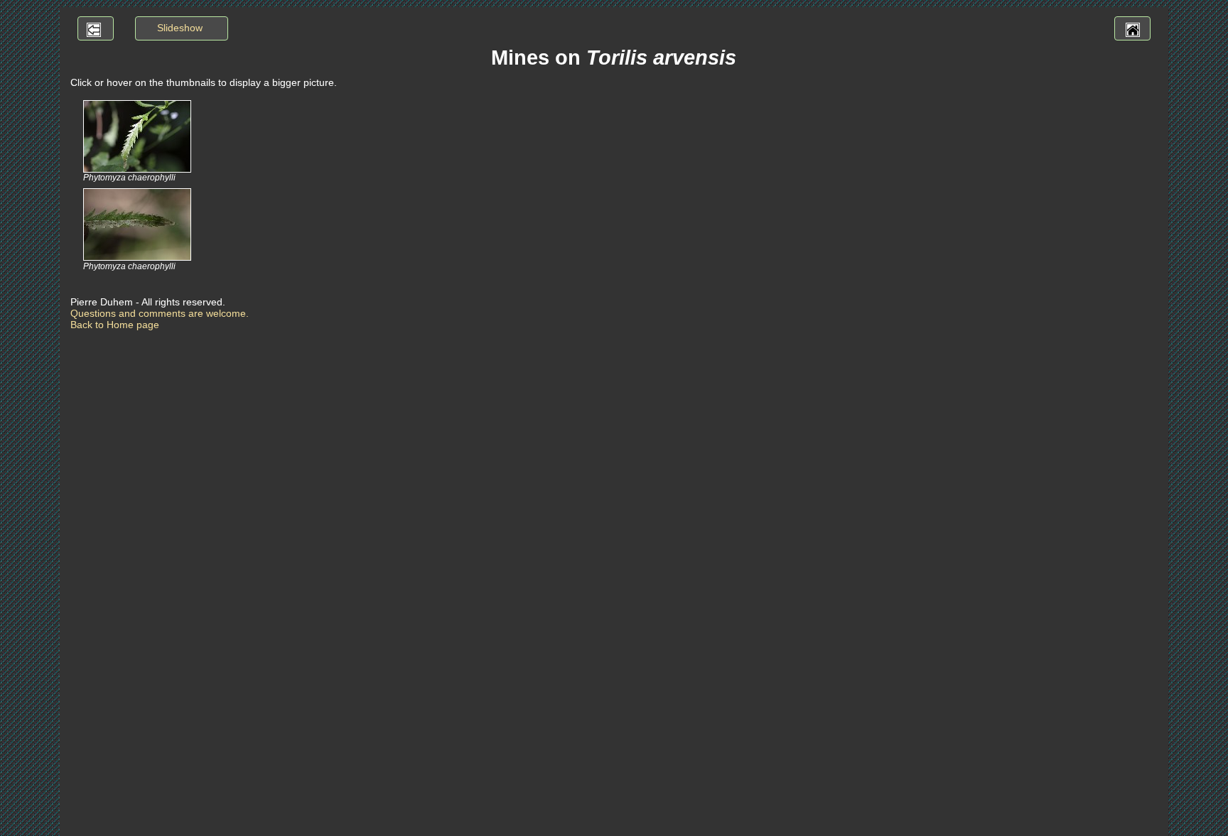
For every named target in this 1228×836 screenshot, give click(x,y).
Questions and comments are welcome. (159, 313)
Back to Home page (114, 324)
